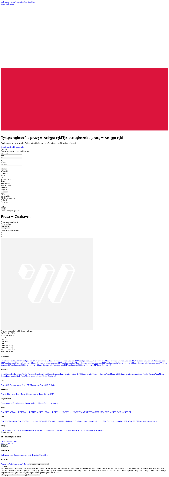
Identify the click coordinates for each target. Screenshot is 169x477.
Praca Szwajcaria (36, 430)
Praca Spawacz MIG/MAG (11, 361)
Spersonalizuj (21, 475)
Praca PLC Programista (9, 421)
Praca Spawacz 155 (74, 365)
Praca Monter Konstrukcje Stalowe (30, 374)
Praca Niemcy (16, 430)
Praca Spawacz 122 (97, 363)
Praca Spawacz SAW (68, 363)
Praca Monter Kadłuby (9, 374)
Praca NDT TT (85, 412)
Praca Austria (6, 430)
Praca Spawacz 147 (53, 363)
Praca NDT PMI (114, 412)
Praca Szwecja (68, 430)
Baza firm (27, 2)
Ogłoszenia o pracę (8, 2)
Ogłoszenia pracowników (23, 455)
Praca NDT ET (74, 412)
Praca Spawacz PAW (155, 363)
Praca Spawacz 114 (28, 361)
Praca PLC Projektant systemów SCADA (114, 421)
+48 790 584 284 (7, 443)
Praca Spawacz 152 (31, 365)
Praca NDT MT (29, 412)
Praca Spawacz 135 (85, 361)
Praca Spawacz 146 (39, 363)
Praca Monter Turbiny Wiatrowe (94, 374)
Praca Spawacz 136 (99, 361)
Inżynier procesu (7, 403)
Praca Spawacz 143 (11, 363)
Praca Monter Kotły (13, 376)
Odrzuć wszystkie (33, 475)
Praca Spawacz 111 (104, 365)
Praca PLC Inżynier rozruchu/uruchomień (83, 421)
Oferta (33, 2)
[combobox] (11, 158)
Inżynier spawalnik (20, 403)
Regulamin (5, 464)
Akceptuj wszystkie (8, 475)
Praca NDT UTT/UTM (99, 412)
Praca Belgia (99, 430)
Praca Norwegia (79, 430)
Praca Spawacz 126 (140, 363)
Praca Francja (90, 430)
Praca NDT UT (40, 412)
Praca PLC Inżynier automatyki (29, 421)
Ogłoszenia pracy (7, 455)
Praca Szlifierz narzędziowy (11, 394)
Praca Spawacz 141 (146, 361)
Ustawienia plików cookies (39, 464)
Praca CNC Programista (31, 385)
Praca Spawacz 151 (17, 365)
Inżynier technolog (51, 403)
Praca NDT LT (63, 412)
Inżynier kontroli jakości (35, 403)
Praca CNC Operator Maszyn (11, 385)
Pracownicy (19, 2)
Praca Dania (47, 430)
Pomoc (26, 464)
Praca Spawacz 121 (83, 363)
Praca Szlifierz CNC (46, 394)
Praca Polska (25, 430)
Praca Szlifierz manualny (30, 394)
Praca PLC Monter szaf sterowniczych (143, 421)
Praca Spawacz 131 (42, 361)
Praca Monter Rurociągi (51, 374)
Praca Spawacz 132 (56, 361)
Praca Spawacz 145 (25, 363)
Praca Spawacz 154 (60, 365)
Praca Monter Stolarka (146, 374)
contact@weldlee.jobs (9, 441)
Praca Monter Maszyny (29, 376)
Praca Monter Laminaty (129, 374)
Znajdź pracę (5, 147)
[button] (84, 160)
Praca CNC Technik (47, 385)
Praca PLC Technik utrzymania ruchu (54, 421)
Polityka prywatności (16, 464)
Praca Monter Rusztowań (46, 376)
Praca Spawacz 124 (112, 363)
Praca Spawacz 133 (70, 361)
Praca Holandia (57, 430)
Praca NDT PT (17, 412)
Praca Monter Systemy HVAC (71, 374)
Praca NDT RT (51, 412)
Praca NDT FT (125, 412)
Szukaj (4, 169)
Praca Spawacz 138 (113, 361)
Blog (45, 455)
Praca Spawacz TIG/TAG (129, 361)
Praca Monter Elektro (113, 374)
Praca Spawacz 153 (45, 365)
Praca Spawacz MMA (89, 365)
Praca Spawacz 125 (126, 363)
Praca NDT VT (6, 412)
